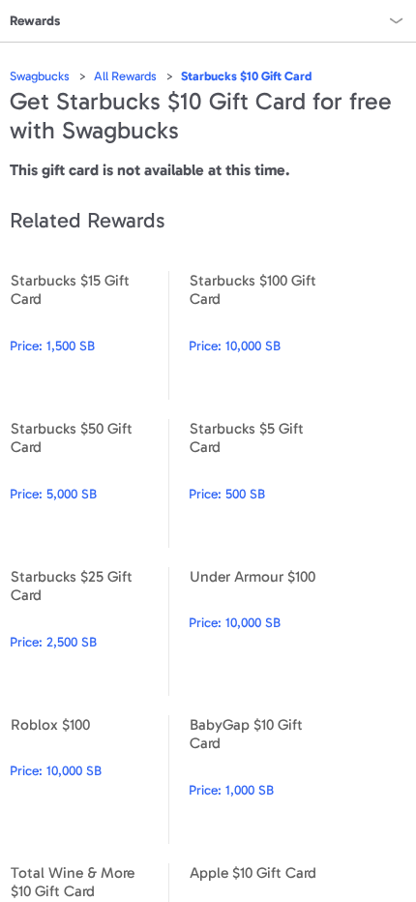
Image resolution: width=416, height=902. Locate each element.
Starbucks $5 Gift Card (268, 483)
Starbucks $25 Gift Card (89, 631)
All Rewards (125, 76)
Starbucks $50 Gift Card (89, 483)
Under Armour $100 (268, 631)
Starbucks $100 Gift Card (268, 335)
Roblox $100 (89, 779)
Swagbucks (40, 76)
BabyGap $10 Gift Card (268, 779)
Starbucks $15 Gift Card (89, 335)
